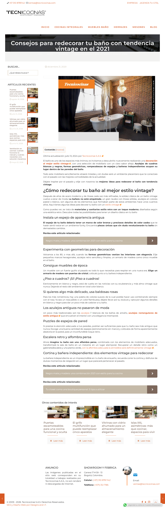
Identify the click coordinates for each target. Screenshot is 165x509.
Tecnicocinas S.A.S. (91, 156)
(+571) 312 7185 (101, 485)
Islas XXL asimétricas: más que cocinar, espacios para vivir (143, 427)
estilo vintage (112, 204)
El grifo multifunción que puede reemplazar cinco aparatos (85, 427)
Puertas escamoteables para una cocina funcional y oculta (55, 427)
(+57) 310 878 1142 (101, 480)
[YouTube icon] (145, 502)
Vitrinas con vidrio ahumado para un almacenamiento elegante (114, 427)
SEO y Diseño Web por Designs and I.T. (26, 505)
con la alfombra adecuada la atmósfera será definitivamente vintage (117, 348)
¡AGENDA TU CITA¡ (149, 3)
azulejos (85, 313)
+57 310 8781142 (17, 3)
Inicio (40, 54)
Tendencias (63, 54)
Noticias (50, 54)
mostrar (59, 150)
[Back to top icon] (155, 502)
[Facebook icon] (142, 502)
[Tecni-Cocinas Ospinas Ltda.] (26, 13)
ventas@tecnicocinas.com (42, 3)
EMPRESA (132, 3)
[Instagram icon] (149, 502)
